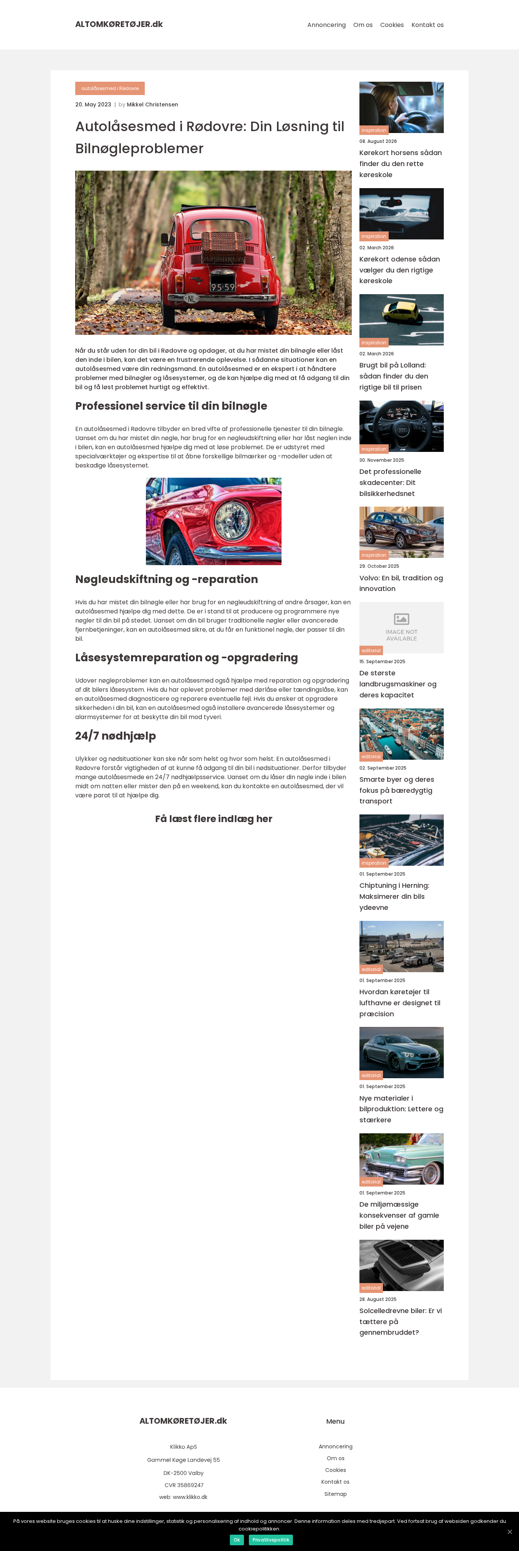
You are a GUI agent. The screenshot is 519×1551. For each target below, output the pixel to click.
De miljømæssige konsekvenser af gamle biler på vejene (399, 1215)
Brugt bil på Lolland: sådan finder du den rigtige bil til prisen (393, 376)
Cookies (392, 25)
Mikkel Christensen (152, 104)
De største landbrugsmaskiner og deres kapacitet (398, 684)
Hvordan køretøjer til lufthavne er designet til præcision (399, 1003)
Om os (363, 25)
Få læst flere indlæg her (213, 818)
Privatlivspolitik (271, 1540)
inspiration (374, 130)
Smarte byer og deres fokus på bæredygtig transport (396, 790)
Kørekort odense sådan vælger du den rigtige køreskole (399, 270)
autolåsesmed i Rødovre (110, 88)
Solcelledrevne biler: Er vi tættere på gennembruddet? (400, 1321)
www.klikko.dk (190, 1497)
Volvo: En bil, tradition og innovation (401, 583)
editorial (371, 650)
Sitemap (335, 1494)
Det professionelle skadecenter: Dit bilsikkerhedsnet (390, 482)
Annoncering (326, 25)
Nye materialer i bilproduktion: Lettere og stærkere (401, 1109)
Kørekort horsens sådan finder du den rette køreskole (400, 163)
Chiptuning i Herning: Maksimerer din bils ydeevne (394, 896)
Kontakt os (427, 25)
